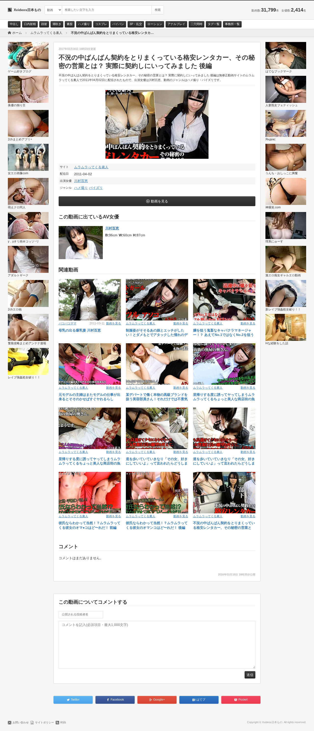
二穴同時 (196, 24)
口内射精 (30, 24)
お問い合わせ (21, 722)
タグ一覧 (214, 24)
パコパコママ (67, 323)
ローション (154, 24)
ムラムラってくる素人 (91, 167)
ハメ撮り (84, 24)
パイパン (118, 24)
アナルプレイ (176, 24)
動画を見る (159, 201)
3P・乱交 (136, 24)
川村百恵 (81, 181)
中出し (14, 24)
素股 (70, 24)
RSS (63, 722)
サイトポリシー (44, 722)
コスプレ (101, 24)
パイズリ (96, 188)
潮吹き (56, 24)
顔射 (44, 24)
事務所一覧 (232, 24)
